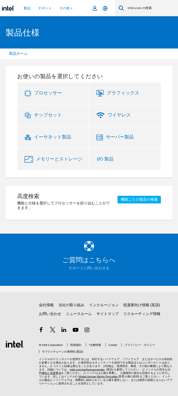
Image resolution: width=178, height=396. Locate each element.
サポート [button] (45, 8)
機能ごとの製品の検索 (139, 199)
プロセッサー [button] (48, 93)
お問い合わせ (50, 314)
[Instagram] (87, 330)
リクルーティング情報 (141, 314)
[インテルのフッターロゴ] (15, 343)
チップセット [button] (48, 115)
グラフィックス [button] (123, 93)
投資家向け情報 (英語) (141, 305)
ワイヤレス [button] (119, 115)
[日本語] (105, 8)
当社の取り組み (71, 305)
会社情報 (46, 305)
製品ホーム (18, 53)
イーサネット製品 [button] (52, 137)
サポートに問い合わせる (89, 268)
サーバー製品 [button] (120, 137)
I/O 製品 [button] (105, 159)
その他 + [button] (66, 8)
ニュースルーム (79, 314)
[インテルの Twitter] (53, 330)
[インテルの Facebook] (41, 330)
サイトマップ (107, 314)
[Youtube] (75, 330)
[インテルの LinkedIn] (64, 330)
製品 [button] (27, 8)
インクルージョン (104, 305)
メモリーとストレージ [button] (59, 159)
